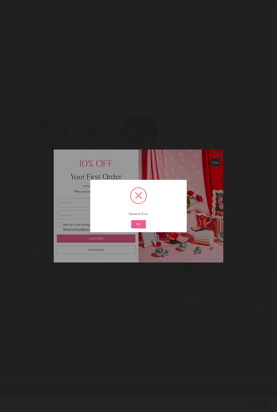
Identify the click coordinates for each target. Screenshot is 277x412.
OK (138, 224)
